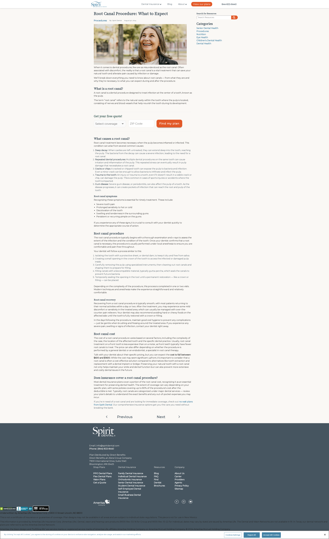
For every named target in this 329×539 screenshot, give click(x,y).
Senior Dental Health (207, 28)
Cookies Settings (233, 535)
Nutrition (201, 34)
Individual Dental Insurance (132, 476)
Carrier (178, 476)
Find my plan (169, 123)
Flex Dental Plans (102, 476)
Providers (179, 479)
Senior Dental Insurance (130, 482)
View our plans (201, 4)
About (181, 4)
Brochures (159, 485)
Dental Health (204, 43)
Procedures (100, 20)
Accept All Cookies (271, 535)
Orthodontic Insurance (130, 479)
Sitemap (179, 489)
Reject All (252, 535)
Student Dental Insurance (131, 485)
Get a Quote (99, 482)
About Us (179, 473)
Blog (169, 4)
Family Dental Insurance (130, 473)
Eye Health (202, 37)
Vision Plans (99, 479)
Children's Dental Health (209, 40)
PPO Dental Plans (102, 473)
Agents (178, 482)
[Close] (325, 534)
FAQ (156, 476)
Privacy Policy (182, 485)
